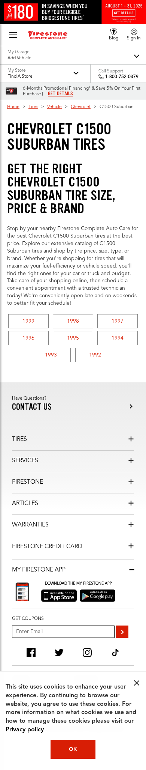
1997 (118, 321)
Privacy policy (25, 730)
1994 (118, 338)
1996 (28, 338)
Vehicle (54, 107)
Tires (33, 107)
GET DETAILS (60, 93)
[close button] (136, 683)
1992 (95, 355)
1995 (73, 338)
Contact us (32, 407)
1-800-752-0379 (122, 77)
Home (13, 107)
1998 (73, 321)
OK (73, 749)
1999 (28, 321)
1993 (51, 355)
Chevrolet (81, 107)
